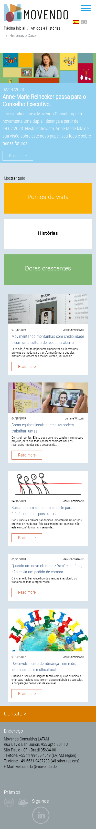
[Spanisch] (76, 21)
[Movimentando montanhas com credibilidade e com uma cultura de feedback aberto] (48, 308)
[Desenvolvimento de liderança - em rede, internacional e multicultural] (48, 629)
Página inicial (14, 28)
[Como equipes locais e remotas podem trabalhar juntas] (48, 397)
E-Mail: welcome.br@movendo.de (30, 766)
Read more (18, 155)
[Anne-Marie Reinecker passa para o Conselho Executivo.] (48, 68)
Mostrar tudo (14, 178)
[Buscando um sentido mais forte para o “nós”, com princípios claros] (48, 482)
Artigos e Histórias (45, 28)
